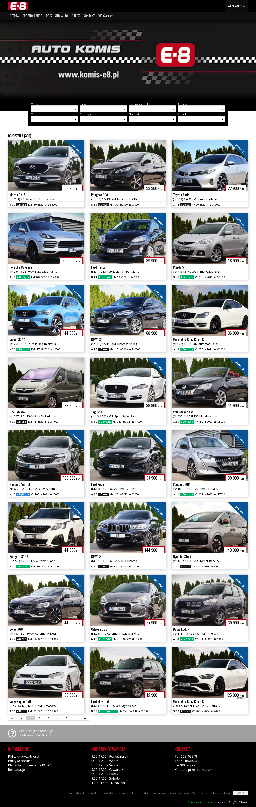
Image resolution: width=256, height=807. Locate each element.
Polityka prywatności (23, 756)
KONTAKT (89, 15)
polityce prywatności (220, 793)
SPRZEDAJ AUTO (32, 15)
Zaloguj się (238, 6)
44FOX (76, 15)
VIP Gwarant (105, 15)
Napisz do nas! (209, 801)
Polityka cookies (20, 761)
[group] (128, 60)
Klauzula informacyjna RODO (29, 765)
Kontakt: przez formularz (193, 769)
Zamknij (240, 792)
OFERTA (14, 15)
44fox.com (243, 802)
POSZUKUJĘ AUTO (57, 15)
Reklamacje (16, 769)
